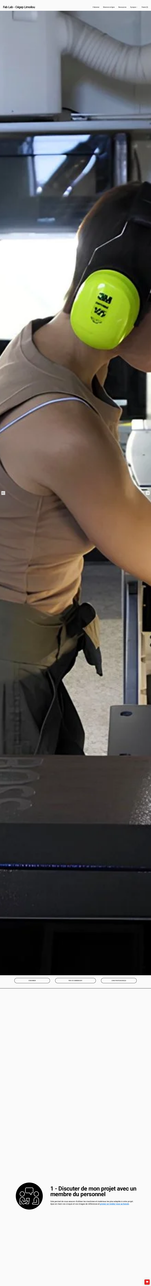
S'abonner (96, 7)
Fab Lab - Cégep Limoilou (19, 7)
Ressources (122, 7)
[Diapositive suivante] (148, 493)
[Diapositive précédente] (3, 493)
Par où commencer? (75, 980)
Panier (145, 7)
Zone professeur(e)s (119, 980)
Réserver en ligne (109, 7)
